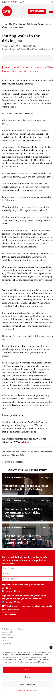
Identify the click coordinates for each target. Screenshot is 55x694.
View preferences (27, 684)
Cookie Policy (21, 690)
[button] (51, 647)
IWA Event (21, 49)
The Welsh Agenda (17, 24)
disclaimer (24, 442)
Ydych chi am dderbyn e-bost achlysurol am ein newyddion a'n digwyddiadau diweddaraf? (24, 597)
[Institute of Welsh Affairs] (7, 11)
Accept (28, 669)
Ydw (18, 591)
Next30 (30, 49)
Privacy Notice (32, 690)
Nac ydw (8, 591)
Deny (27, 677)
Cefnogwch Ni (37, 11)
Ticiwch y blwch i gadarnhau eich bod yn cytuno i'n (27, 608)
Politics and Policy (35, 24)
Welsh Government (44, 49)
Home (4, 24)
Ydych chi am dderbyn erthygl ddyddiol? (23, 586)
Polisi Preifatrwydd (11, 609)
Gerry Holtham (8, 49)
